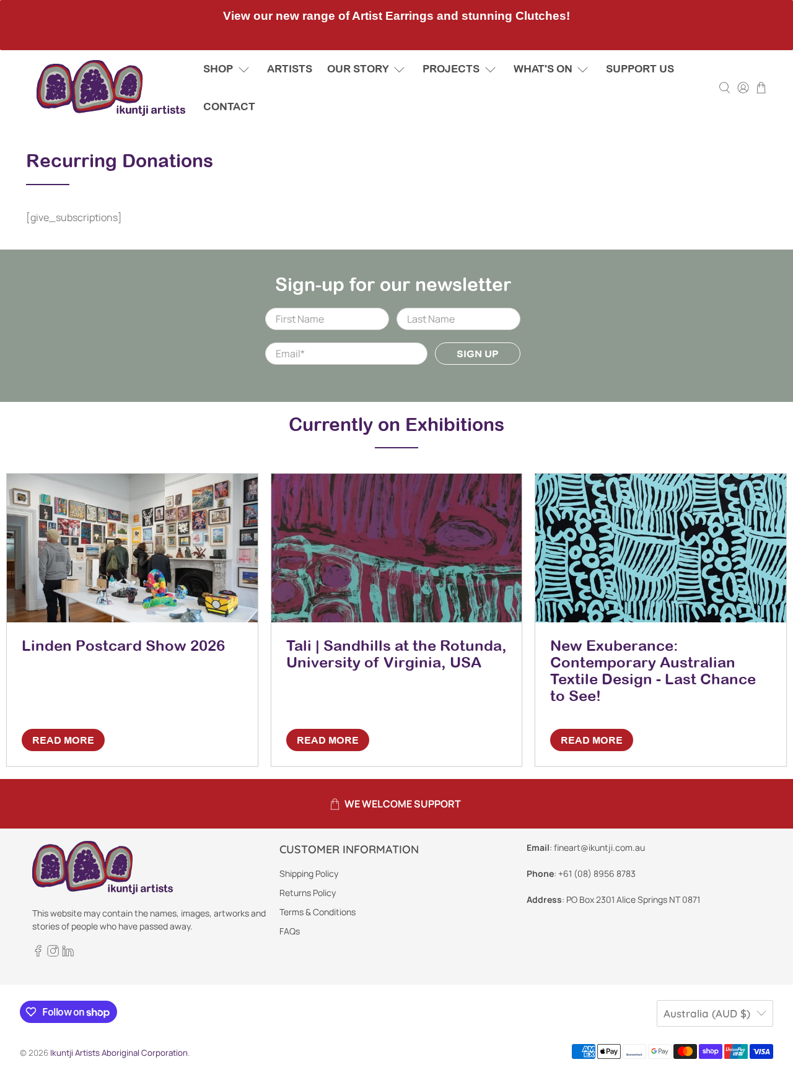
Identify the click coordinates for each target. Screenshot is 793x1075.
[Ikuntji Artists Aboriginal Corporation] (110, 88)
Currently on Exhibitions (396, 424)
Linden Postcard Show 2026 (123, 645)
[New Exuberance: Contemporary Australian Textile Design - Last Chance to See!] (660, 548)
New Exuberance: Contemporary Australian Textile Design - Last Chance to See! (653, 670)
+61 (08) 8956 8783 (597, 873)
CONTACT (229, 106)
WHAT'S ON (543, 69)
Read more (63, 740)
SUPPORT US (640, 69)
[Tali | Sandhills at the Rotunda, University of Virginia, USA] (396, 548)
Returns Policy (307, 893)
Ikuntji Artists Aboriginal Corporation (119, 1052)
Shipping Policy (308, 873)
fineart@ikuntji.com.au (599, 847)
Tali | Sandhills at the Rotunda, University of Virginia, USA (396, 654)
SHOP (218, 69)
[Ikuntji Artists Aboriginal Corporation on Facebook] (38, 953)
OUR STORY (358, 69)
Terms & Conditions (317, 912)
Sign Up (478, 353)
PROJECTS (451, 69)
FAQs (289, 931)
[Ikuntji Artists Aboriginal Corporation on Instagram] (53, 953)
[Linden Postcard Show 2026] (132, 548)
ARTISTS (289, 69)
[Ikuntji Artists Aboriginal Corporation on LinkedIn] (68, 953)
